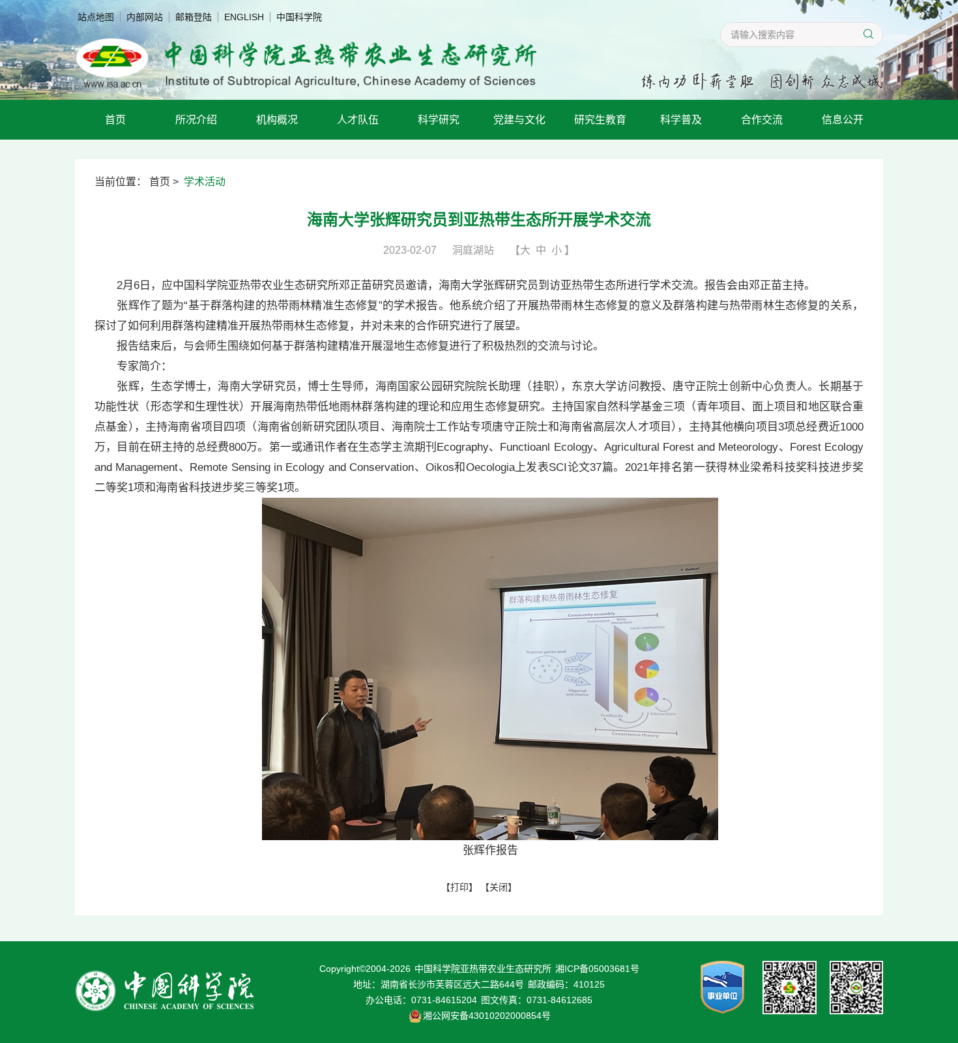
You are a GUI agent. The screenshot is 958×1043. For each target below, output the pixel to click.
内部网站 (144, 17)
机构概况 (277, 119)
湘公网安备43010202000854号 (487, 1015)
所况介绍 (196, 119)
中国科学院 (299, 17)
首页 (115, 119)
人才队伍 (358, 119)
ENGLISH (244, 17)
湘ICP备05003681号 (597, 968)
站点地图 (96, 17)
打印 (459, 887)
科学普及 (681, 119)
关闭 (498, 887)
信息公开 (843, 119)
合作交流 (762, 119)
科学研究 (438, 119)
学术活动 (204, 181)
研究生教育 (600, 119)
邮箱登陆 (193, 17)
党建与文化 (519, 119)
